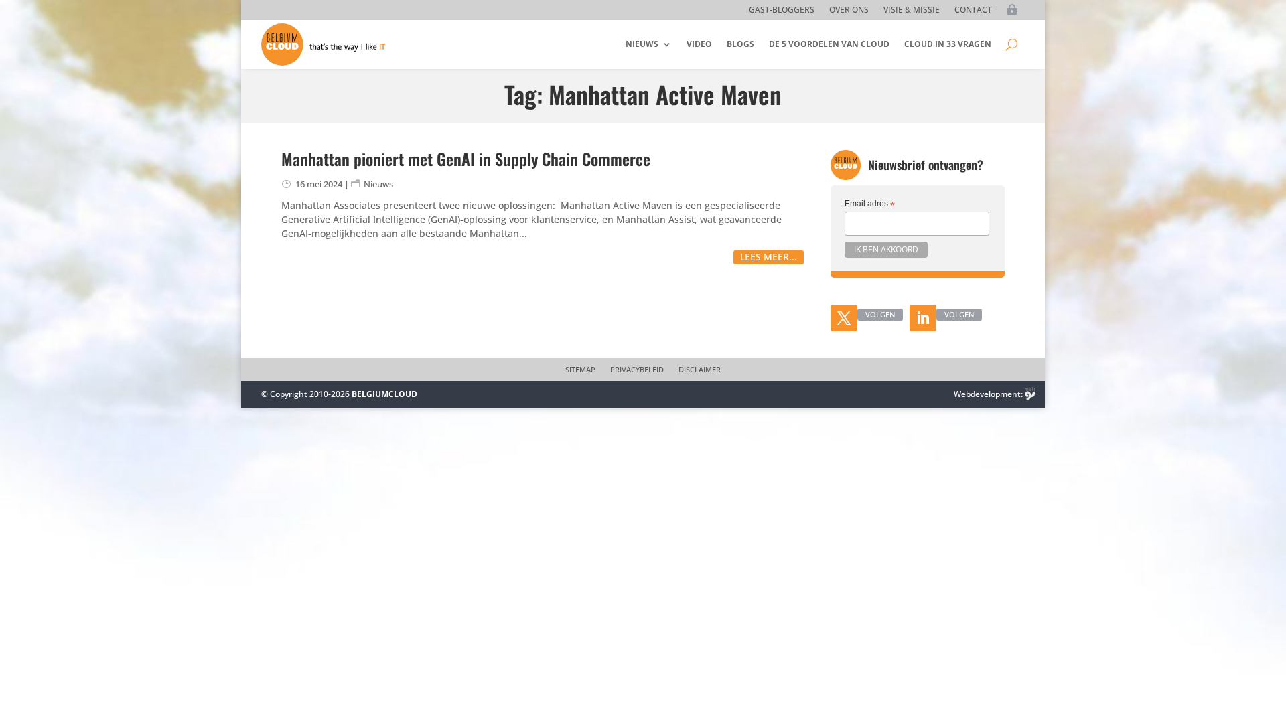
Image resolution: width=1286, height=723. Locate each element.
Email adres (870, 204)
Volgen (880, 314)
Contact (973, 10)
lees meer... (768, 256)
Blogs (740, 44)
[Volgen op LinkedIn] (923, 318)
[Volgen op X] (844, 318)
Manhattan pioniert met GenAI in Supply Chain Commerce (465, 159)
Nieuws (642, 44)
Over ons (849, 10)
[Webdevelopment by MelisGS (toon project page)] (1030, 394)
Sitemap (580, 369)
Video (699, 44)
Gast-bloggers (781, 10)
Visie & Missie (911, 10)
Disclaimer (699, 369)
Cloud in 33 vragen (947, 44)
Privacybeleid (637, 369)
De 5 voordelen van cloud (829, 44)
